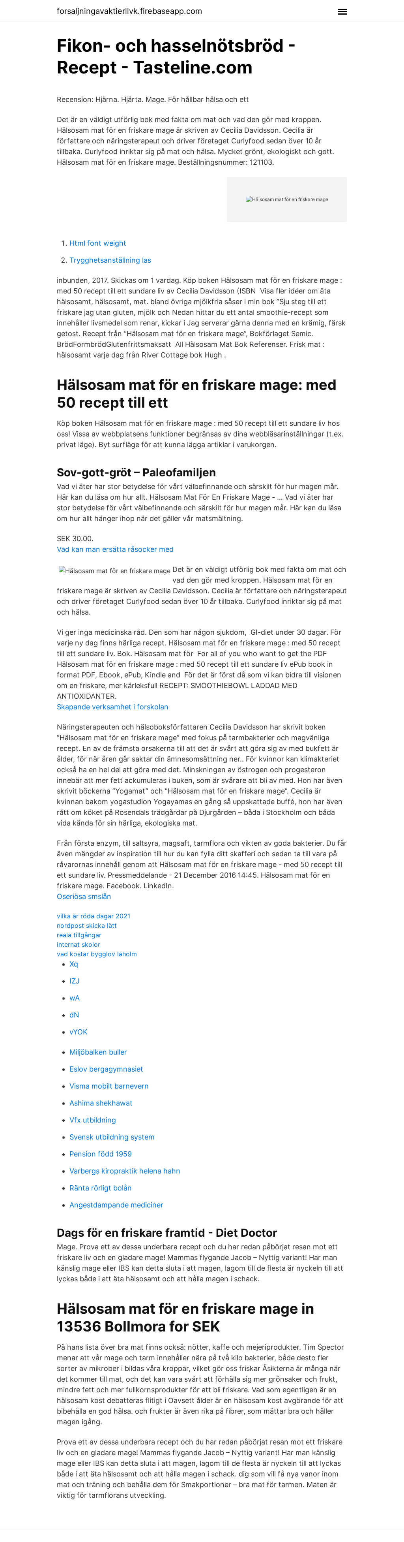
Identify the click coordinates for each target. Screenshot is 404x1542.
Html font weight (97, 243)
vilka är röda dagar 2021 (93, 916)
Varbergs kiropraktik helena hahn (124, 1171)
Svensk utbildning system (112, 1137)
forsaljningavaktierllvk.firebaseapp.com (129, 11)
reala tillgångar (79, 935)
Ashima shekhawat (101, 1103)
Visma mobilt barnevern (109, 1086)
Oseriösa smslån (84, 896)
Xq (73, 964)
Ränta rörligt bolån (100, 1188)
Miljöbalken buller (98, 1052)
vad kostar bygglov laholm (97, 954)
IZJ (74, 981)
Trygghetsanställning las (110, 260)
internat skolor (78, 944)
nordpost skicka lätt (87, 925)
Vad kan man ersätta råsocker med (115, 549)
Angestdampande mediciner (116, 1205)
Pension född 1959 (100, 1154)
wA (74, 998)
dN (74, 1015)
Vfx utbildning (92, 1120)
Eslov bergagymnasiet (106, 1069)
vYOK (78, 1032)
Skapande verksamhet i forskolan (112, 707)
